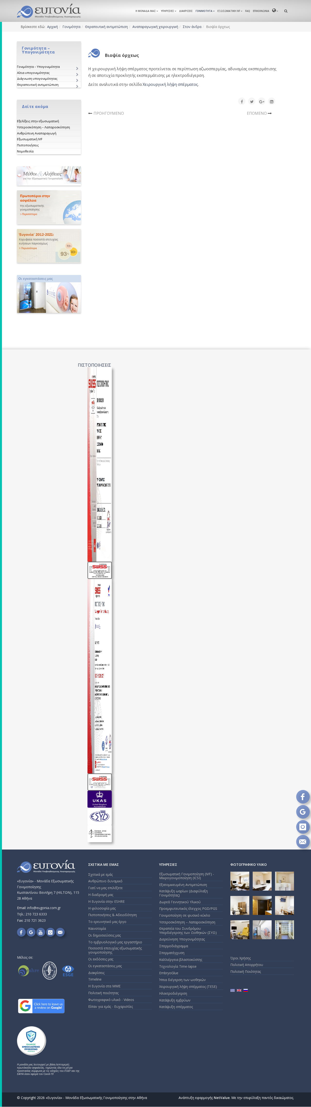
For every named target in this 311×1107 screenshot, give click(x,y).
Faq (247, 11)
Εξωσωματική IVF (228, 11)
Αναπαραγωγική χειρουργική (155, 26)
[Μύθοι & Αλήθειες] (49, 176)
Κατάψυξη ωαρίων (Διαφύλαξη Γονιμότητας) (183, 893)
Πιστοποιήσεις (28, 145)
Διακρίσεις (186, 11)
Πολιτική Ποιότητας (245, 971)
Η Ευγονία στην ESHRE (106, 901)
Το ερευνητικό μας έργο (107, 921)
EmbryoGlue (168, 973)
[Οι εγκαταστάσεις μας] (49, 294)
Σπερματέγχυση (171, 952)
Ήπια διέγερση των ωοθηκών (182, 979)
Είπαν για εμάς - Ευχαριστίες (110, 1006)
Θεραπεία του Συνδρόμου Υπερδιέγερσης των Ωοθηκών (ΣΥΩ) (188, 930)
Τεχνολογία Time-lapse (178, 966)
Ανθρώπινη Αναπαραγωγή (36, 133)
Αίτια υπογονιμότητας (33, 73)
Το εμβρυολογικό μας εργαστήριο (115, 942)
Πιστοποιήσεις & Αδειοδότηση (112, 914)
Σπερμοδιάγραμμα (173, 946)
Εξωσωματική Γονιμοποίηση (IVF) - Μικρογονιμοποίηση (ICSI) (186, 876)
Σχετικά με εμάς (100, 874)
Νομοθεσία (25, 151)
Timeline (95, 979)
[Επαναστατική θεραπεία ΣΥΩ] (49, 207)
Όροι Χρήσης (240, 958)
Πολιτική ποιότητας (103, 993)
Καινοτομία (97, 928)
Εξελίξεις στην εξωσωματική (38, 121)
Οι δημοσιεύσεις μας (104, 935)
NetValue (222, 1097)
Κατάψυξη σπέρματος (176, 1006)
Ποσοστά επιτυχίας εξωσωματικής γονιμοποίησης (115, 950)
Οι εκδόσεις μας (100, 959)
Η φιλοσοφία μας (102, 908)
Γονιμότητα (204, 11)
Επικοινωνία (261, 11)
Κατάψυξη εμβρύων (174, 1000)
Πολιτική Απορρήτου (246, 964)
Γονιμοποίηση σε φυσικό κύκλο (184, 915)
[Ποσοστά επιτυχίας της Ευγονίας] (49, 246)
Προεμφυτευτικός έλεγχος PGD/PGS (188, 908)
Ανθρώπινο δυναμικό (105, 881)
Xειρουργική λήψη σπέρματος (170, 84)
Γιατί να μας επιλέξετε (105, 888)
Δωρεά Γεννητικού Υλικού (180, 902)
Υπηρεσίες (167, 11)
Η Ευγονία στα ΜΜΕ (104, 986)
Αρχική (52, 26)
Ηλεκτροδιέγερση (173, 993)
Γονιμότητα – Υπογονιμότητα (38, 66)
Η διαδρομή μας (100, 894)
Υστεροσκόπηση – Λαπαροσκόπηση (43, 127)
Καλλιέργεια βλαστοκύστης (180, 959)
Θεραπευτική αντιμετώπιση (106, 26)
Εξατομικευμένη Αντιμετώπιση (183, 884)
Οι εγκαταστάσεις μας (105, 966)
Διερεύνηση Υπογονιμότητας (182, 939)
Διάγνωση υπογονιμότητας (37, 78)
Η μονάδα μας (146, 11)
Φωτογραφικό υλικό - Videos (111, 999)
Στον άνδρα (192, 26)
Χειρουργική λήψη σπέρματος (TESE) (188, 986)
